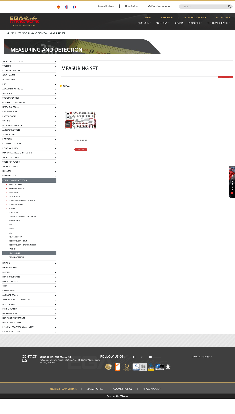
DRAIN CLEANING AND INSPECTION (17, 153)
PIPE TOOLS (7, 139)
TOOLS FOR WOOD (10, 166)
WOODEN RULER (14, 221)
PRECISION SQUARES (16, 205)
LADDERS (6, 272)
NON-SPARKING (8, 304)
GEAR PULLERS (8, 75)
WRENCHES (7, 93)
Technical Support (217, 23)
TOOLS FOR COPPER (11, 157)
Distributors (223, 18)
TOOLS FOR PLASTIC (11, 162)
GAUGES (12, 225)
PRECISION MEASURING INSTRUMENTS (22, 201)
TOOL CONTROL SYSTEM (12, 61)
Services (179, 23)
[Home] (8, 33)
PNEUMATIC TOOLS (10, 112)
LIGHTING (6, 263)
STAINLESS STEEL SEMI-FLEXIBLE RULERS (22, 217)
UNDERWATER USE (10, 313)
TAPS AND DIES (8, 134)
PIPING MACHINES (10, 148)
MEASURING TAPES (15, 184)
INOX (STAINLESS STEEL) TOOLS (15, 323)
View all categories (16, 257)
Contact (232, 182)
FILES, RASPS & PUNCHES (12, 125)
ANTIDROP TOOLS (10, 295)
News (148, 18)
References (167, 18)
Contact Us (132, 6)
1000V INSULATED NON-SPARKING (16, 300)
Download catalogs (160, 6)
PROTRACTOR (13, 213)
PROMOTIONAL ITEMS (11, 332)
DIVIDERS (12, 209)
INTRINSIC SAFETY (9, 309)
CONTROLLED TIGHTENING (13, 102)
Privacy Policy (152, 389)
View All (81, 150)
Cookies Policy (122, 389)
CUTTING (6, 121)
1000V (4, 286)
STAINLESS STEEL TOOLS (12, 144)
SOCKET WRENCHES (10, 98)
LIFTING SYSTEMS (9, 267)
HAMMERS (6, 171)
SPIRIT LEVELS (13, 193)
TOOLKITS (6, 66)
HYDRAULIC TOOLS (10, 107)
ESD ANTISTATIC (9, 290)
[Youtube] (150, 357)
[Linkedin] (142, 357)
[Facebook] (134, 357)
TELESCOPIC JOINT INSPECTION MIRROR (22, 245)
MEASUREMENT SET (15, 237)
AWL (10, 233)
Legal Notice (95, 389)
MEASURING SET (57, 33)
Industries (194, 23)
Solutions (162, 23)
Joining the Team (106, 6)
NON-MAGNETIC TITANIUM (13, 318)
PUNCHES (12, 249)
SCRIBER (11, 229)
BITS (4, 84)
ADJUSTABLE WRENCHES (12, 89)
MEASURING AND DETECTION (35, 33)
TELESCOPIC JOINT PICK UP (18, 241)
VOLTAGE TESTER (14, 197)
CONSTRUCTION (9, 176)
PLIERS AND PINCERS (11, 70)
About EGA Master (194, 18)
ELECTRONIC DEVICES (11, 277)
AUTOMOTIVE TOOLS (11, 130)
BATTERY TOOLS (9, 116)
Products (143, 23)
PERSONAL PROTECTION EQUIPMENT (17, 327)
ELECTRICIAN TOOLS (10, 281)
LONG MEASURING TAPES (17, 188)
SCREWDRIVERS (8, 79)
